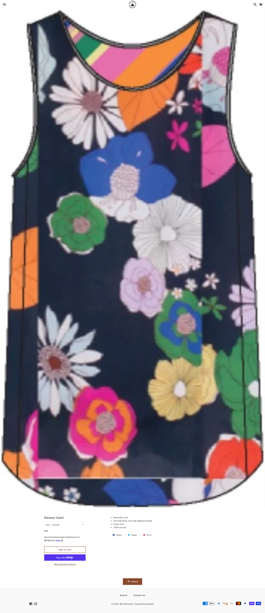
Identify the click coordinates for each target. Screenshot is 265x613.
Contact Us (139, 595)
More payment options (65, 564)
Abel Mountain (126, 603)
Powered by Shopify (144, 603)
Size (48, 524)
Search (123, 595)
